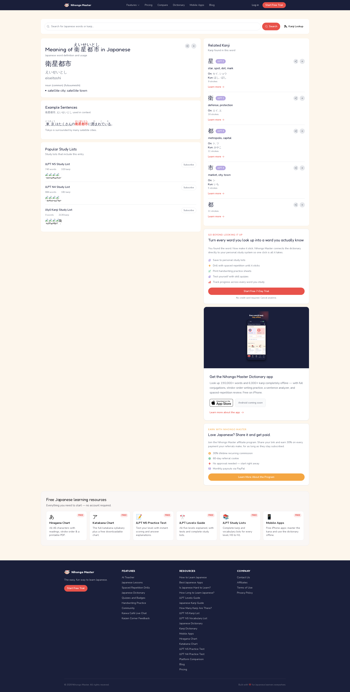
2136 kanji (64, 214)
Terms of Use (244, 587)
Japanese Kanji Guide (191, 603)
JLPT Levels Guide (189, 598)
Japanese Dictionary (133, 592)
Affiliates (242, 582)
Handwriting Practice (134, 603)
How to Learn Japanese (193, 577)
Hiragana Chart (188, 639)
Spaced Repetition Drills (136, 587)
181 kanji (65, 192)
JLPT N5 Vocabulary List (193, 618)
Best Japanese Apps (191, 582)
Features (132, 5)
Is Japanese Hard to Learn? (195, 587)
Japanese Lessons (132, 582)
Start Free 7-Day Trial (256, 291)
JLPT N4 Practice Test (191, 654)
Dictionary (179, 5)
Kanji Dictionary (188, 628)
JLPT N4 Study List (57, 187)
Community (128, 608)
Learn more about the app (225, 412)
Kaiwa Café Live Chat (134, 613)
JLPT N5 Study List (57, 164)
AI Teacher (128, 577)
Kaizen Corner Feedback (136, 618)
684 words (50, 192)
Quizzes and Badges (133, 598)
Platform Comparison (191, 659)
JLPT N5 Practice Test (191, 649)
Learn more (214, 87)
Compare (163, 5)
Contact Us (243, 577)
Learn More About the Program (256, 477)
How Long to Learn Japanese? (196, 592)
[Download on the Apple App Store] (221, 403)
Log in (255, 5)
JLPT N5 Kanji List (189, 613)
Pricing (148, 5)
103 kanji (65, 169)
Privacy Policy (245, 592)
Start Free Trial (274, 5)
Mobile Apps (197, 5)
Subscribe (189, 164)
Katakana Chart (188, 644)
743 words (50, 169)
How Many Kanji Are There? (195, 608)
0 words (49, 214)
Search (273, 26)
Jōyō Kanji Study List (58, 210)
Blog (212, 5)
